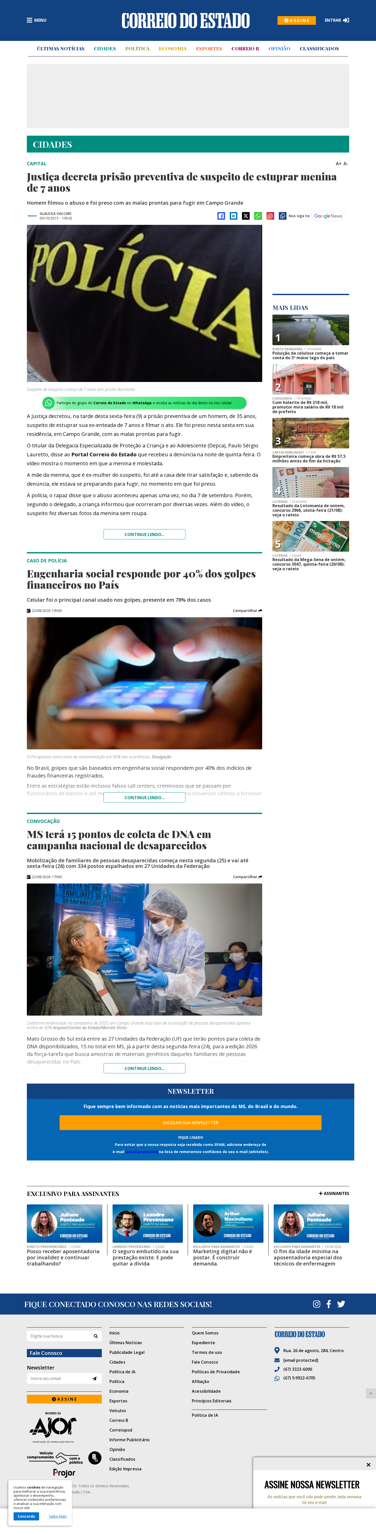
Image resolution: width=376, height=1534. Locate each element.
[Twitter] (341, 1304)
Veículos (117, 1410)
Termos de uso (207, 1352)
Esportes (209, 48)
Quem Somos (205, 1333)
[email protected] (141, 1151)
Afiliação (200, 1381)
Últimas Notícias (60, 48)
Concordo (26, 1516)
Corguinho (291, 398)
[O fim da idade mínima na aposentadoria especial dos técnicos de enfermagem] (311, 1223)
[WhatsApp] (258, 216)
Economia (172, 48)
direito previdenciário (54, 1246)
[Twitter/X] (246, 216)
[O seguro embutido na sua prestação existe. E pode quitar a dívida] (148, 1223)
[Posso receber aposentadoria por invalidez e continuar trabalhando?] (64, 1223)
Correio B (245, 48)
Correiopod (120, 1430)
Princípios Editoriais (211, 1401)
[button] (247, 611)
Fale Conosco (205, 1362)
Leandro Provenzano (138, 1246)
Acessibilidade (206, 1391)
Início (114, 1333)
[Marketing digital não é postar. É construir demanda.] (228, 1223)
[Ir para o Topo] (371, 1393)
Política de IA (122, 1371)
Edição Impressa (125, 1469)
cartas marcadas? (294, 452)
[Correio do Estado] (311, 1334)
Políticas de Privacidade (216, 1371)
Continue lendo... (144, 534)
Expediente (203, 1342)
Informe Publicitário (129, 1439)
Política (137, 48)
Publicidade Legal (127, 1352)
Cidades (105, 48)
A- (346, 163)
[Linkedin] (233, 216)
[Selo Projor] (64, 1464)
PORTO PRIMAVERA (297, 349)
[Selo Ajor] (64, 1427)
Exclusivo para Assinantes (223, 1246)
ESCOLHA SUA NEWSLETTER (190, 1122)
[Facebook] (221, 216)
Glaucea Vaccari (55, 213)
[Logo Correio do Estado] (186, 20)
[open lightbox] (144, 303)
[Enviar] (94, 1378)
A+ (338, 163)
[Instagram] (270, 216)
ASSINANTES (336, 1193)
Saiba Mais (58, 1516)
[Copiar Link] (283, 216)
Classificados (319, 48)
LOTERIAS (289, 501)
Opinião (279, 48)
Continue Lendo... (144, 797)
